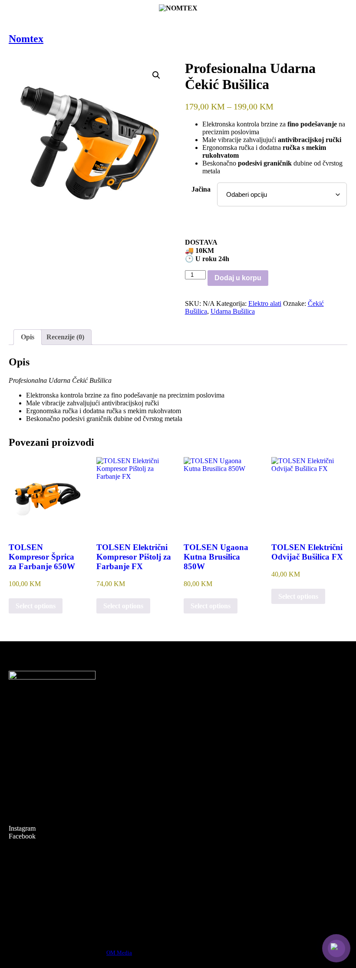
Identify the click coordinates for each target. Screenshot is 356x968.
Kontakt (20, 791)
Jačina (201, 189)
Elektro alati (264, 303)
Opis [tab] (27, 337)
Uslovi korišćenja (32, 891)
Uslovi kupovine (31, 870)
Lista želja (22, 770)
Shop (16, 760)
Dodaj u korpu (237, 278)
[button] (156, 75)
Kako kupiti (25, 881)
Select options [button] (36, 606)
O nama (19, 781)
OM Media (119, 952)
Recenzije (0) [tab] (65, 337)
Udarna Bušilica (233, 311)
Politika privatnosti (34, 901)
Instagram (22, 828)
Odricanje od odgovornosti (45, 912)
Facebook (22, 836)
